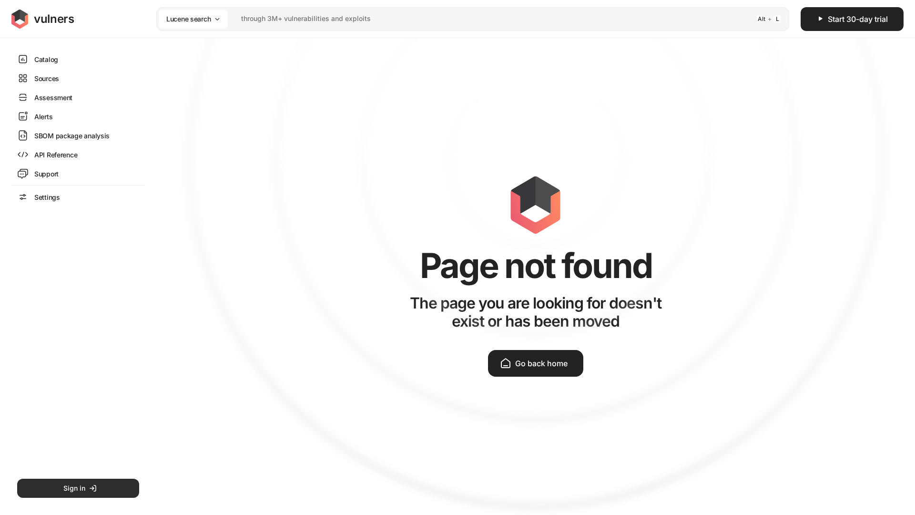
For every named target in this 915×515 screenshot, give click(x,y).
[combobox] (460, 19)
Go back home (541, 363)
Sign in (74, 488)
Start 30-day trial (858, 19)
